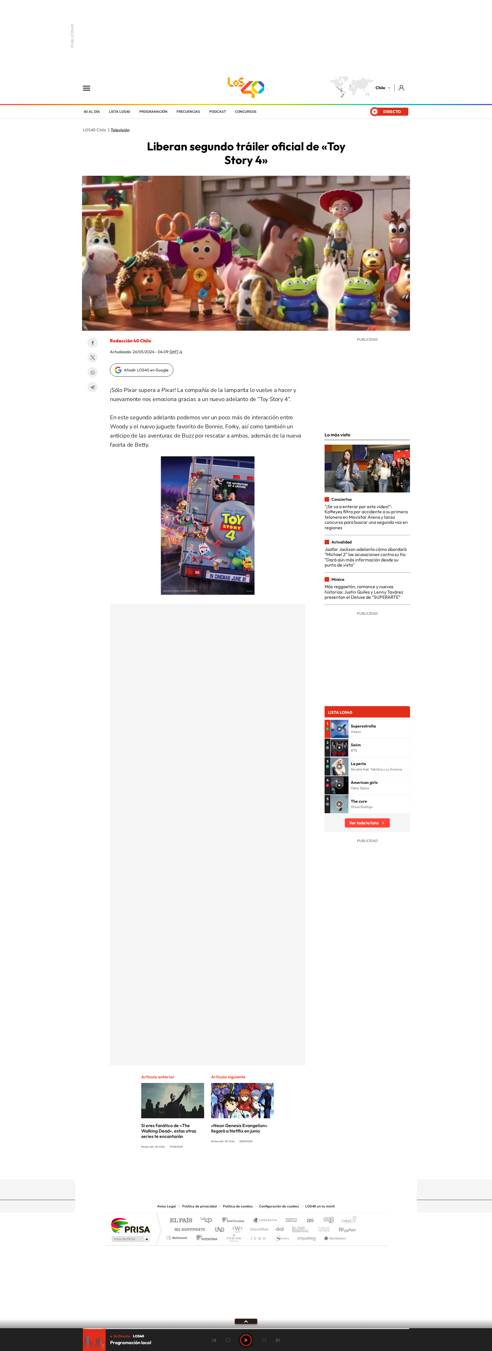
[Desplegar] (246, 1321)
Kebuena (342, 1227)
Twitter (92, 357)
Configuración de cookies (279, 1206)
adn (326, 1220)
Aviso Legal (166, 1206)
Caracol (347, 1220)
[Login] (402, 88)
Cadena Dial (280, 1227)
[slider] (246, 1328)
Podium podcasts (233, 1236)
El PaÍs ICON (258, 1236)
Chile (380, 87)
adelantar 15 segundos (264, 1340)
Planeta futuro (322, 1227)
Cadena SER (289, 1220)
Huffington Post (188, 1227)
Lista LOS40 (119, 111)
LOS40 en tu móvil (320, 1206)
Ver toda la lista (363, 822)
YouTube (234, 1168)
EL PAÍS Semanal (301, 1227)
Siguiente (277, 1340)
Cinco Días (258, 1227)
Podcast (217, 111)
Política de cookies (238, 1206)
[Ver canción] (339, 729)
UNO (220, 1227)
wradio (236, 1227)
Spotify (268, 1168)
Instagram (223, 1168)
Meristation (334, 1236)
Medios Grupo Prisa (130, 1239)
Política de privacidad (199, 1206)
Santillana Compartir (265, 1220)
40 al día (92, 111)
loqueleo (307, 1236)
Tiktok (211, 1168)
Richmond (177, 1236)
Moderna (205, 1236)
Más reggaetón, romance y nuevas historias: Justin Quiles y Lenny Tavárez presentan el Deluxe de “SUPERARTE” (364, 592)
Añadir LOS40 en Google (146, 370)
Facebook (92, 343)
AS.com (307, 1220)
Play (246, 1340)
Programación (153, 111)
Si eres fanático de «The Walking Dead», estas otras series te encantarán (168, 1131)
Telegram (92, 387)
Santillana (235, 1220)
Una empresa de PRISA (130, 1225)
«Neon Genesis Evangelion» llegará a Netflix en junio (239, 1128)
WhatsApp (92, 372)
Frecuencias (188, 111)
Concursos (246, 111)
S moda (281, 1236)
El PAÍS (181, 1220)
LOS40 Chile (246, 87)
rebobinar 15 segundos (227, 1340)
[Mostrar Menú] (90, 88)
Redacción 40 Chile (130, 341)
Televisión (120, 130)
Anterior (214, 1340)
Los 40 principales (208, 1220)
